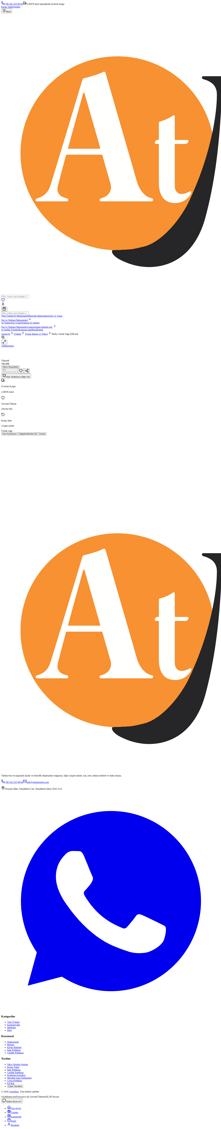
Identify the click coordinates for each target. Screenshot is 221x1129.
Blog (34, 330)
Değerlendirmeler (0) (28, 434)
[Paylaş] (27, 371)
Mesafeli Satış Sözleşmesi (19, 1078)
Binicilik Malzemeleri (38, 316)
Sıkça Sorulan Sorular (17, 1064)
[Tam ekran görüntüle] (4, 342)
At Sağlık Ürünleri (10, 330)
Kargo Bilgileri (14, 1047)
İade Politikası (14, 1050)
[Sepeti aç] (4, 309)
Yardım (16, 7)
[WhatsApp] (110, 1010)
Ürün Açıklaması (9, 434)
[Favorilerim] (3, 301)
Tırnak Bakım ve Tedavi (36, 334)
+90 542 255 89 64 (14, 4)
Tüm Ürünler (7, 316)
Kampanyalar (25, 330)
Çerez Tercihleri (15, 1086)
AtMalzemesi (7, 346)
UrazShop (14, 1091)
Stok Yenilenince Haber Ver (18, 377)
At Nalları (6, 323)
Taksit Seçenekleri (10, 367)
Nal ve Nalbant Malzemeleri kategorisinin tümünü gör (27, 327)
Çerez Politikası (14, 1080)
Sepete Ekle (11, 372)
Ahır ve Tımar (55, 316)
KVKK (10, 1083)
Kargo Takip (7, 7)
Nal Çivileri (16, 323)
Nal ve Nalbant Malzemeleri (14, 320)
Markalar (11, 1027)
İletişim (39, 330)
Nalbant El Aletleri (31, 323)
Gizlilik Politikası (15, 1053)
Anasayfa (5, 334)
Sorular (42, 434)
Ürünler (17, 334)
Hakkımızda (13, 1042)
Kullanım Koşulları (16, 1075)
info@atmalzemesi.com (38, 782)
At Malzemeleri (21, 316)
